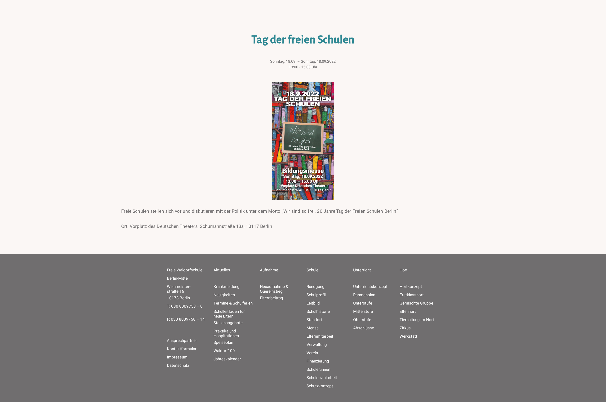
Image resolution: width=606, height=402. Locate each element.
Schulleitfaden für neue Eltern (229, 314)
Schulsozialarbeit (322, 377)
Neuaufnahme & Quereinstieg (274, 289)
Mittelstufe (363, 311)
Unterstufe (362, 303)
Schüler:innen (318, 369)
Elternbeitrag (271, 298)
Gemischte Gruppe (416, 303)
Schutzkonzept (320, 386)
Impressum (177, 357)
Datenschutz (178, 365)
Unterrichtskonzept (370, 286)
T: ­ (185, 306)
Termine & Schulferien (233, 303)
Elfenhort (408, 311)
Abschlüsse (363, 328)
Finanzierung (318, 361)
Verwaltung (317, 344)
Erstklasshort (412, 295)
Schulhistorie (318, 311)
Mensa (313, 328)
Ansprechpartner (182, 341)
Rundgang (316, 286)
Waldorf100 (224, 351)
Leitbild (313, 303)
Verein (312, 353)
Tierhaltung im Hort (417, 320)
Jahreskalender (227, 359)
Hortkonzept (411, 286)
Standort (314, 320)
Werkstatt (408, 336)
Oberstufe (362, 320)
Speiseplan (223, 342)
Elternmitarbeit (320, 336)
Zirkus (405, 328)
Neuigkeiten (224, 295)
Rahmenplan (364, 295)
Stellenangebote (228, 323)
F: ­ (186, 319)
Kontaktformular (181, 349)
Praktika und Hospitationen (226, 333)
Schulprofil (316, 295)
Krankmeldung (227, 286)
